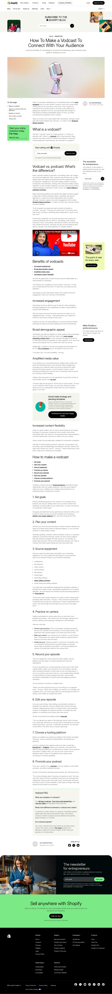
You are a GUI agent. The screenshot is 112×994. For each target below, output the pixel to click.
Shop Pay (94, 942)
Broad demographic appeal (43, 269)
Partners (38, 945)
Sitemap (53, 985)
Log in (88, 3)
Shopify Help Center (60, 942)
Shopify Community (60, 951)
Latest (42, 9)
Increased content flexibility (44, 274)
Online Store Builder (60, 967)
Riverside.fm (39, 593)
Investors (38, 942)
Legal (37, 951)
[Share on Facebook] (69, 845)
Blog (8, 9)
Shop (93, 939)
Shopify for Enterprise (98, 948)
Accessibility (39, 973)
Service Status (39, 954)
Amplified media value (42, 272)
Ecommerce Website (60, 973)
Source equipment (40, 467)
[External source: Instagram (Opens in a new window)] (89, 984)
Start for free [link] (70, 153)
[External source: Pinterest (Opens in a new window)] (103, 984)
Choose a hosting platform (43, 478)
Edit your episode (40, 475)
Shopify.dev (76, 939)
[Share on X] (73, 845)
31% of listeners (43, 348)
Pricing (44, 3)
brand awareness (59, 485)
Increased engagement (42, 266)
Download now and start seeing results (63, 415)
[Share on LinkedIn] (78, 845)
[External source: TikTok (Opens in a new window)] (94, 984)
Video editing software (42, 580)
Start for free (98, 3)
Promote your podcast (42, 481)
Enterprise (52, 3)
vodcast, (44, 801)
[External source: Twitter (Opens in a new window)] (80, 984)
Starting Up (26, 9)
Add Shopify (88, 340)
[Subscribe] (72, 26)
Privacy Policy (96, 189)
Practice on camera (41, 470)
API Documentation (79, 942)
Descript (64, 716)
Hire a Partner (58, 945)
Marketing (35, 9)
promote (54, 766)
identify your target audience (43, 516)
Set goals (37, 462)
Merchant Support (59, 939)
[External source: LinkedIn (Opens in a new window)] (98, 984)
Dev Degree (76, 945)
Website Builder (58, 970)
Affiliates (38, 948)
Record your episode (41, 473)
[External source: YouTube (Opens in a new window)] (85, 984)
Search (100, 9)
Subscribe (99, 879)
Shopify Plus (95, 945)
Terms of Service (30, 985)
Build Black (38, 970)
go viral (53, 379)
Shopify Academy (59, 948)
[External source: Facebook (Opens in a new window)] (75, 984)
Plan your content (40, 464)
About (37, 939)
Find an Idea (16, 9)
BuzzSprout (37, 747)
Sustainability (39, 967)
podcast (53, 136)
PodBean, (46, 747)
